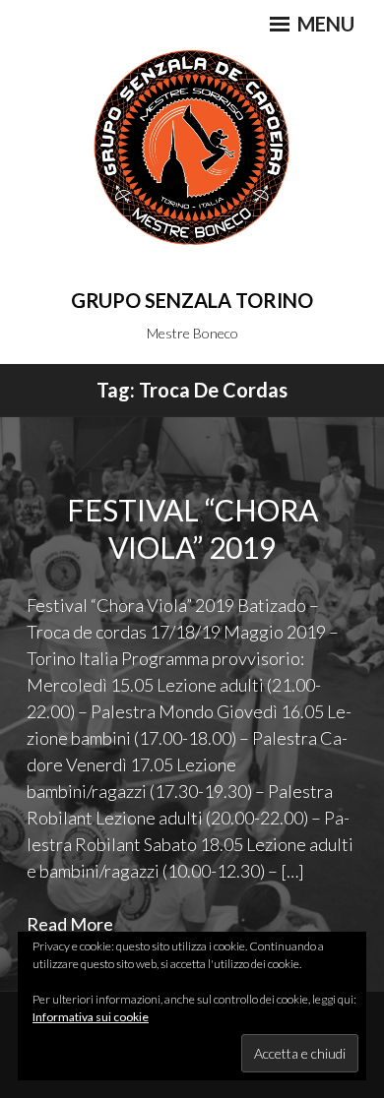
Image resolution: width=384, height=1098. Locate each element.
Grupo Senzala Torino (192, 300)
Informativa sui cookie (90, 1016)
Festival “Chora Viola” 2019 (192, 528)
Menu (323, 23)
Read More (70, 924)
